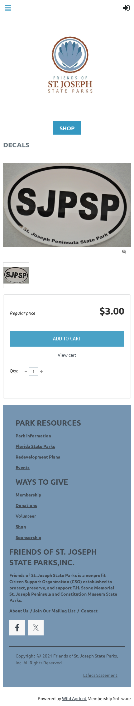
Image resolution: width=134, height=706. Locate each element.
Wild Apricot (74, 698)
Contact (89, 610)
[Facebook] (17, 627)
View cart (67, 355)
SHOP (67, 128)
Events (23, 467)
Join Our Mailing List (54, 610)
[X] (36, 627)
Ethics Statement (100, 675)
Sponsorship (28, 537)
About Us (18, 610)
